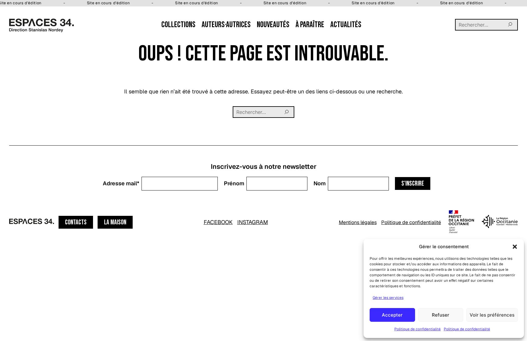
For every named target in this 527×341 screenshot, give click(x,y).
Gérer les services (388, 297)
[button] (515, 247)
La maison (115, 222)
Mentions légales (358, 222)
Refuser (440, 315)
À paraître (310, 25)
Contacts (76, 222)
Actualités (345, 25)
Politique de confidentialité (417, 329)
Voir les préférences (492, 315)
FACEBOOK (218, 222)
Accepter (392, 315)
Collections (178, 25)
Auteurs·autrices (226, 25)
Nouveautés (273, 25)
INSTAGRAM (252, 222)
